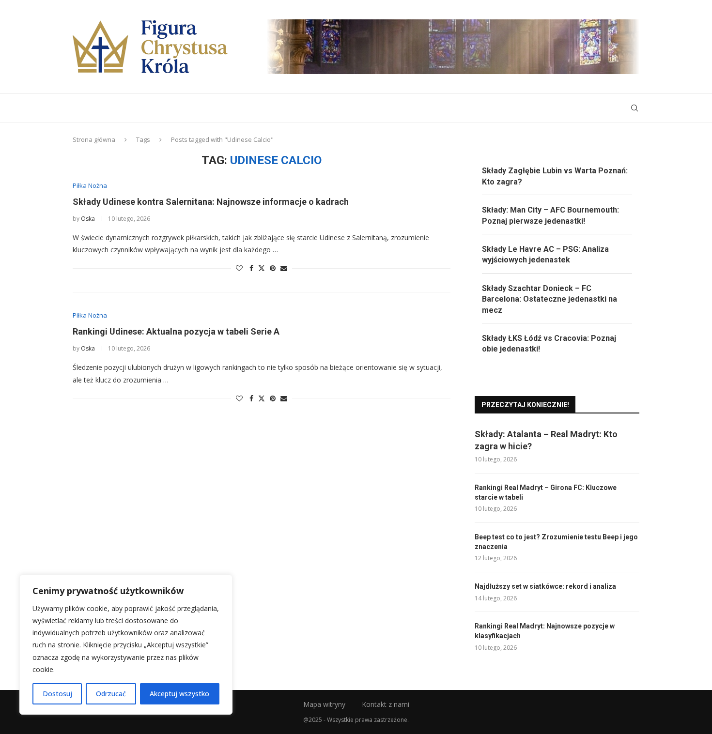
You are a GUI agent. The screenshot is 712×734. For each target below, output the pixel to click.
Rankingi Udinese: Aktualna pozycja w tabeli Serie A (176, 331)
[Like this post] (239, 268)
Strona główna (94, 139)
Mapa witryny (324, 704)
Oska (88, 218)
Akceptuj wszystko (179, 693)
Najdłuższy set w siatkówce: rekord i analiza (545, 586)
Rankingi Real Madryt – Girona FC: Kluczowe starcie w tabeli (546, 492)
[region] (125, 645)
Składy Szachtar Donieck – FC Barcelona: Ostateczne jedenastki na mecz (549, 299)
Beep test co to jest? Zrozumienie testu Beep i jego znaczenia (556, 541)
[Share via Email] (283, 268)
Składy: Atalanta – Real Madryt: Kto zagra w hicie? (546, 440)
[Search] (634, 108)
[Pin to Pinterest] (273, 268)
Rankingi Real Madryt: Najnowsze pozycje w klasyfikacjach (545, 631)
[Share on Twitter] (261, 268)
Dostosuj (57, 693)
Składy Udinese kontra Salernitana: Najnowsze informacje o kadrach (211, 202)
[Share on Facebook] (251, 268)
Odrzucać (111, 693)
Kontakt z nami (385, 704)
